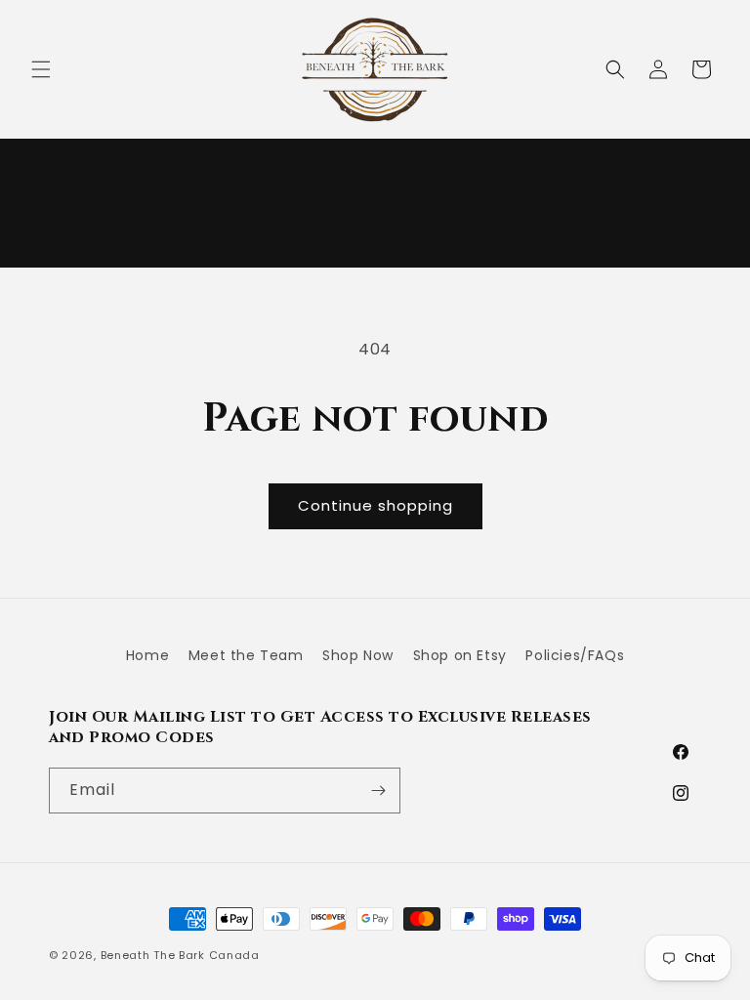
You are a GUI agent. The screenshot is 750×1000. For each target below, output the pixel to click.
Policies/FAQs (574, 655)
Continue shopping (375, 505)
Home (147, 655)
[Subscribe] (377, 790)
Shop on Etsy (460, 655)
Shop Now (358, 655)
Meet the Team (246, 655)
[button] (41, 69)
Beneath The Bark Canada (180, 955)
